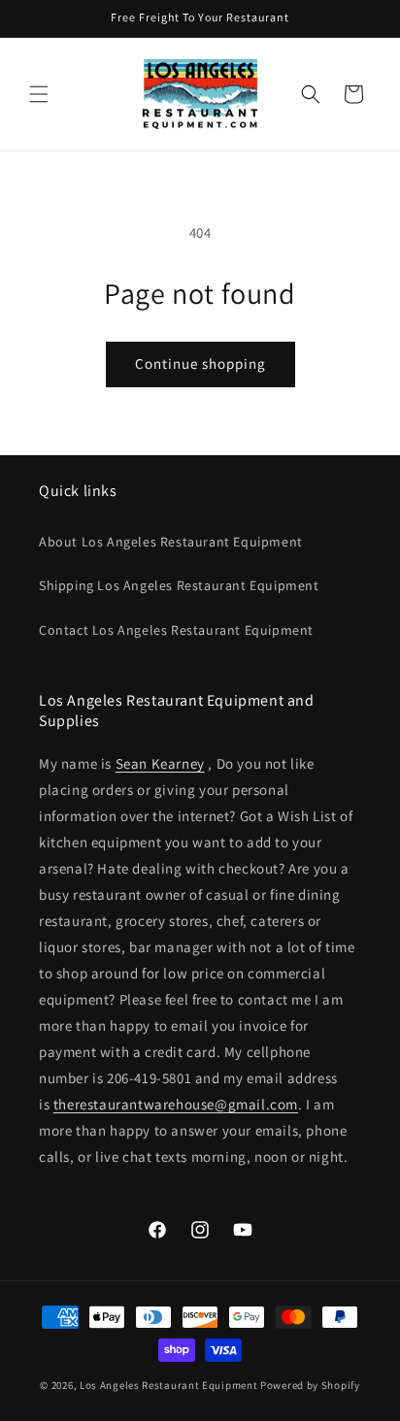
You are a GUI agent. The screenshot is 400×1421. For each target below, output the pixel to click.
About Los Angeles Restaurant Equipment (171, 541)
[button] (38, 94)
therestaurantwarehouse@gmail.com (175, 1104)
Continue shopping (200, 363)
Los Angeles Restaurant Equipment (168, 1385)
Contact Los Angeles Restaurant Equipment (176, 630)
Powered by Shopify (310, 1385)
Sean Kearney (160, 763)
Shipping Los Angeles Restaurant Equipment (179, 585)
